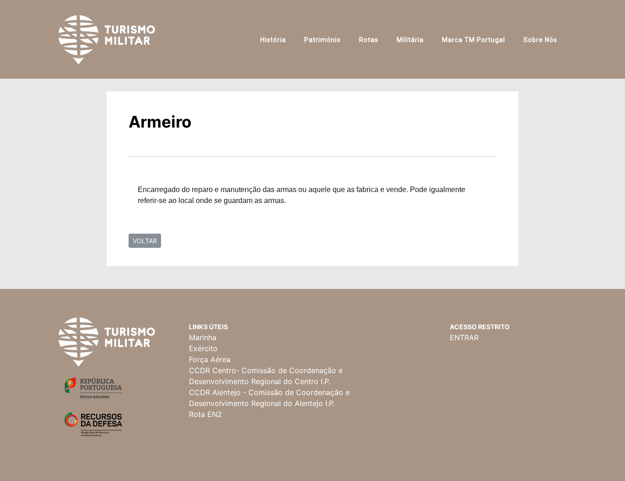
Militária (410, 39)
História (273, 39)
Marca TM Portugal (473, 39)
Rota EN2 (205, 414)
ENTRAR (464, 337)
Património (322, 39)
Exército (203, 348)
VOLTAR (145, 241)
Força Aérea (210, 359)
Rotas (368, 39)
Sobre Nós (540, 39)
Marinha (202, 337)
